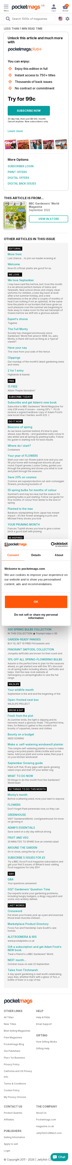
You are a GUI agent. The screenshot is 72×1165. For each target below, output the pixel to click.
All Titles (9, 1017)
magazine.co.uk (45, 1126)
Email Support (44, 1024)
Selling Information (14, 1137)
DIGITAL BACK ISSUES (22, 183)
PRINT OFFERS (17, 172)
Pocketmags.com (46, 1119)
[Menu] (6, 7)
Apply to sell (11, 1144)
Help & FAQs (43, 1017)
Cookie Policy (12, 1090)
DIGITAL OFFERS (18, 177)
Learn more (15, 131)
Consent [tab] (13, 555)
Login (7, 1150)
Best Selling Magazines (17, 1030)
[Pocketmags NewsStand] (25, 8)
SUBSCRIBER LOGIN (21, 166)
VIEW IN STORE (48, 218)
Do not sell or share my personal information (36, 616)
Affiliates (9, 1119)
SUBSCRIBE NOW (29, 110)
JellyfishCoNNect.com (49, 1133)
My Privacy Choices (15, 1097)
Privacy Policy (12, 1064)
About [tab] (59, 555)
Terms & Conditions (15, 1083)
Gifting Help (43, 1048)
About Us (41, 1112)
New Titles (10, 1024)
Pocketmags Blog (14, 1044)
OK (36, 601)
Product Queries (13, 1112)
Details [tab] (36, 555)
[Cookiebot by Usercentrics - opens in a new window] (51, 544)
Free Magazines (13, 1037)
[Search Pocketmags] (7, 19)
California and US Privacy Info (18, 1074)
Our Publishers (12, 1050)
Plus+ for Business (14, 1057)
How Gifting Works (46, 1041)
